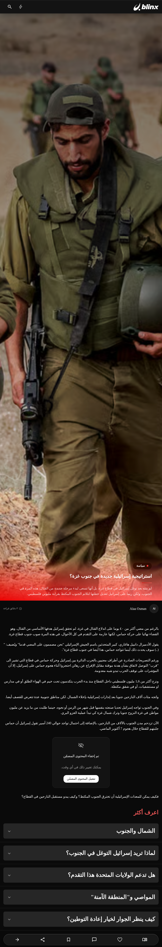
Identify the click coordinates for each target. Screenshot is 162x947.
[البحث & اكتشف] (9, 6)
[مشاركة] (43, 939)
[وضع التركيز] (144, 939)
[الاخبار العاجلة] (20, 6)
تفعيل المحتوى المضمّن (81, 778)
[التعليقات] (94, 939)
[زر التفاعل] (119, 939)
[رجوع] (17, 939)
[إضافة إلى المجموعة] (68, 939)
